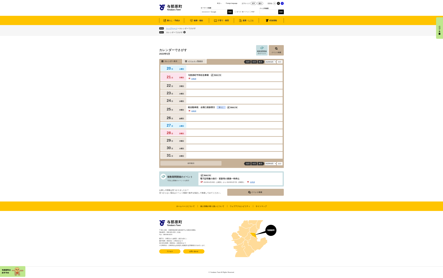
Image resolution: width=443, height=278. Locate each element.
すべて (239, 12)
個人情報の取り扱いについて (212, 206)
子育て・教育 (223, 20)
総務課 (193, 79)
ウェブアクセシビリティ (240, 206)
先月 (248, 62)
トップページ (171, 28)
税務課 (193, 111)
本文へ (219, 3)
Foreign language (231, 3)
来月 (260, 62)
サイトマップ (261, 206)
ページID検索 (264, 8)
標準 (253, 3)
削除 (184, 32)
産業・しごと (248, 20)
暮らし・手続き (173, 20)
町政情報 (273, 20)
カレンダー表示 (170, 61)
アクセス (170, 251)
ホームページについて (185, 206)
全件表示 (190, 163)
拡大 (260, 3)
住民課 (252, 182)
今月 (254, 62)
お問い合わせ (193, 251)
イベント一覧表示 (195, 61)
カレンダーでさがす (174, 32)
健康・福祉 (198, 20)
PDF (253, 12)
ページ (246, 12)
